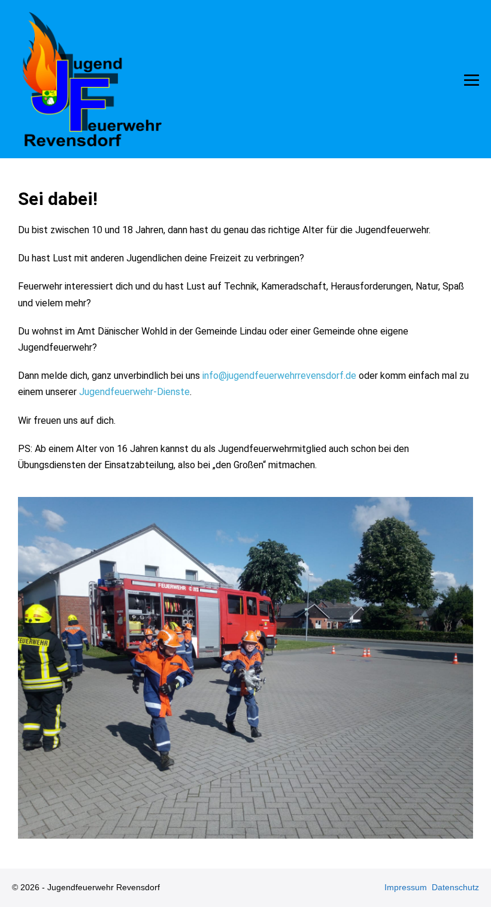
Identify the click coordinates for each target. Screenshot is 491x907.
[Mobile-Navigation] (471, 80)
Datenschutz (455, 887)
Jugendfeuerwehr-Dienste (134, 391)
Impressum (405, 887)
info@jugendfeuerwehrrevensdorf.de (279, 375)
